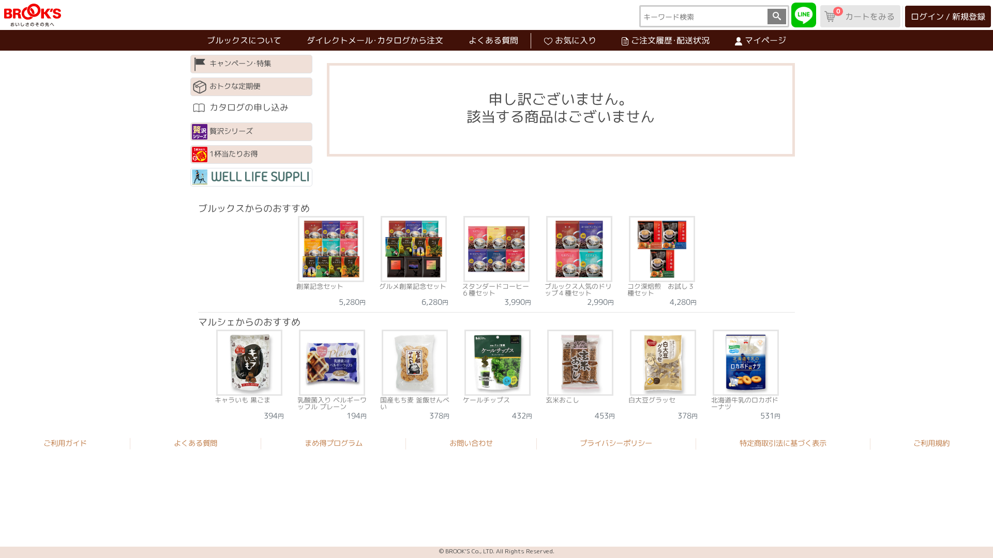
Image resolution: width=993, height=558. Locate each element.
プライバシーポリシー (616, 443)
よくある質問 (493, 40)
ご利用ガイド (65, 443)
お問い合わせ (471, 443)
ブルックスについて (244, 40)
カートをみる (865, 14)
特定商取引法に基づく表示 (783, 443)
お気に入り (575, 40)
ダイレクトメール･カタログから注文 (375, 40)
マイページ (765, 40)
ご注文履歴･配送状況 (670, 40)
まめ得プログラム (334, 443)
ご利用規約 (931, 444)
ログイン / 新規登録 (948, 16)
